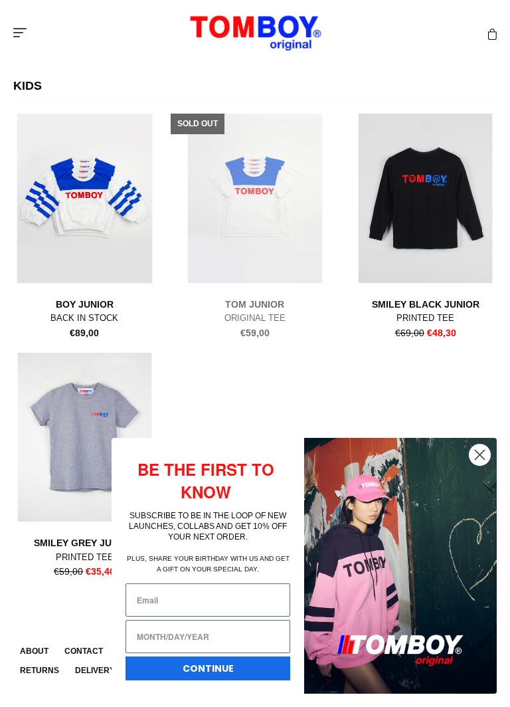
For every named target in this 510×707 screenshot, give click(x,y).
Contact (83, 651)
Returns (39, 670)
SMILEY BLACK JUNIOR (425, 304)
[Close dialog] (479, 454)
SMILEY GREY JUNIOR (84, 543)
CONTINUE (208, 668)
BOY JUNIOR (85, 304)
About (34, 651)
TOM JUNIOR (254, 304)
